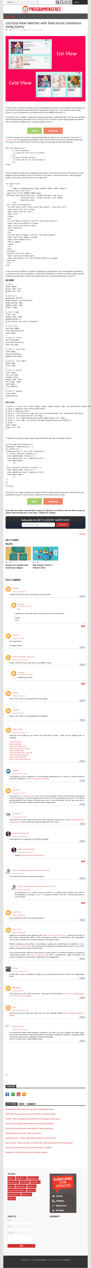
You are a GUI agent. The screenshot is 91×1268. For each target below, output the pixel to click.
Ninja (14, 1007)
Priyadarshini (66, 1260)
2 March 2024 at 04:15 (24, 889)
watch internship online (17, 746)
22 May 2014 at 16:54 (18, 638)
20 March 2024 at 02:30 (18, 932)
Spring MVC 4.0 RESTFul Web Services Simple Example (27, 1152)
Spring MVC (13, 1194)
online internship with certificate (20, 753)
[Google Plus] (63, 1205)
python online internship (18, 757)
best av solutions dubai (39, 955)
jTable (10, 1198)
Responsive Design (16, 1190)
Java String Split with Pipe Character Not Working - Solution (29, 1148)
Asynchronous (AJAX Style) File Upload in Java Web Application (30, 1109)
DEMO (34, 131)
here (64, 112)
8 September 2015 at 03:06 (20, 660)
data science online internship (20, 759)
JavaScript (20, 1186)
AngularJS (32, 1178)
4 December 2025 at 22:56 (19, 1010)
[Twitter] (63, 1196)
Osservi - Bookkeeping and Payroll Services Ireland (31, 870)
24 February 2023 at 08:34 (19, 836)
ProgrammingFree (40, 1260)
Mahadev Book (17, 1026)
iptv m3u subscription (27, 796)
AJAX (10, 1178)
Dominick (15, 790)
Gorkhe (14, 968)
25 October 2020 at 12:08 (19, 774)
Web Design (19, 30)
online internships (15, 744)
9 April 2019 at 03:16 (18, 713)
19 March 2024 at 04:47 (18, 915)
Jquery (13, 30)
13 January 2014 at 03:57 (19, 591)
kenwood (15, 770)
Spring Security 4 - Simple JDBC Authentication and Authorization (31, 1138)
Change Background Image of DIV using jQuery (23, 1133)
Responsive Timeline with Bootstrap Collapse (17, 566)
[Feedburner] (63, 1210)
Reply (82, 596)
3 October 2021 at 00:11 (19, 793)
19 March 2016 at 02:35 (18, 696)
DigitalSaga (16, 987)
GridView (34, 1182)
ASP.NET (20, 1178)
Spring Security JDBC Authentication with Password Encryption (30, 1124)
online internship (15, 742)
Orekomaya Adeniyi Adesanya (23, 657)
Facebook (57, 2)
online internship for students (19, 748)
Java (10, 1186)
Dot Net (23, 1182)
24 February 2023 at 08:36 (25, 852)
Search (30, 1190)
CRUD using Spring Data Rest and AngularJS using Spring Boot (29, 1128)
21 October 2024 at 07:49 (19, 971)
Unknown (15, 588)
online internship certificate (19, 755)
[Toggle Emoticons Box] (7, 1074)
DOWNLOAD (53, 131)
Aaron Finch (16, 912)
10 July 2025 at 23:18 (18, 991)
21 (8, 30)
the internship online (16, 750)
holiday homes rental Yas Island (54, 935)
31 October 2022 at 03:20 (19, 817)
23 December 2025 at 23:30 (20, 1029)
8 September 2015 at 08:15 (25, 674)
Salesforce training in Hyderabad (37, 779)
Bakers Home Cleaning (20, 833)
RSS (70, 2)
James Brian (16, 814)
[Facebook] (63, 1201)
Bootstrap (12, 1182)
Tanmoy (15, 693)
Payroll (37, 894)
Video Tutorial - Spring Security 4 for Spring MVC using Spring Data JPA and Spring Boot (39, 1143)
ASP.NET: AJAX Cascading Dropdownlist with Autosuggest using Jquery (33, 1119)
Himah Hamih (17, 729)
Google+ (65, 2)
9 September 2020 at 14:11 (20, 732)
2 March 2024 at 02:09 (18, 873)
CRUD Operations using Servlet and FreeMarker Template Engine (30, 1114)
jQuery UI (26, 1194)
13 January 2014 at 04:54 (25, 606)
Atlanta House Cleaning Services (33, 855)
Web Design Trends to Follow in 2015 (42, 566)
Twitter (61, 2)
